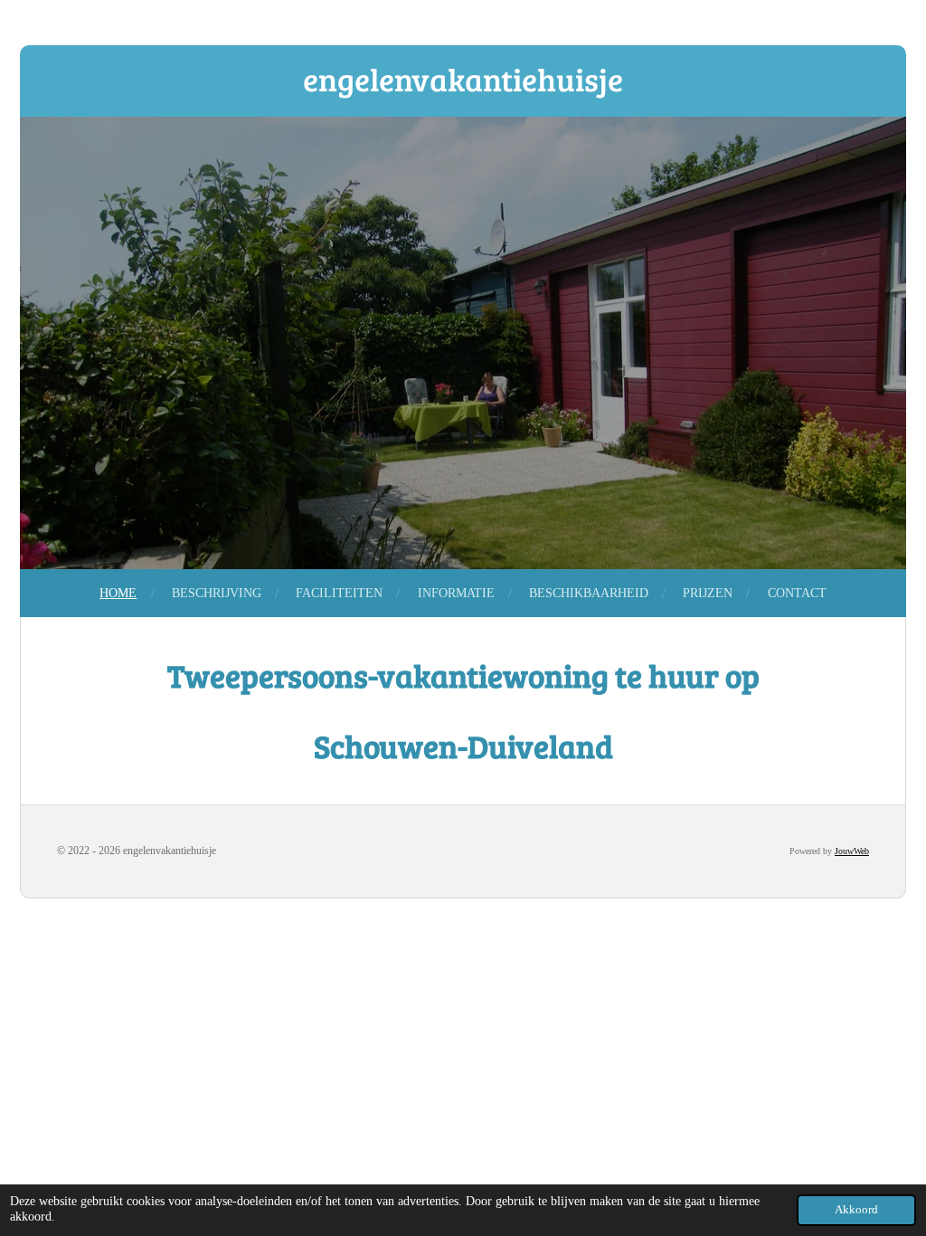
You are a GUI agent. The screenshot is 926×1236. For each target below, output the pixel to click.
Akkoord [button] (856, 1209)
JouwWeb (852, 851)
